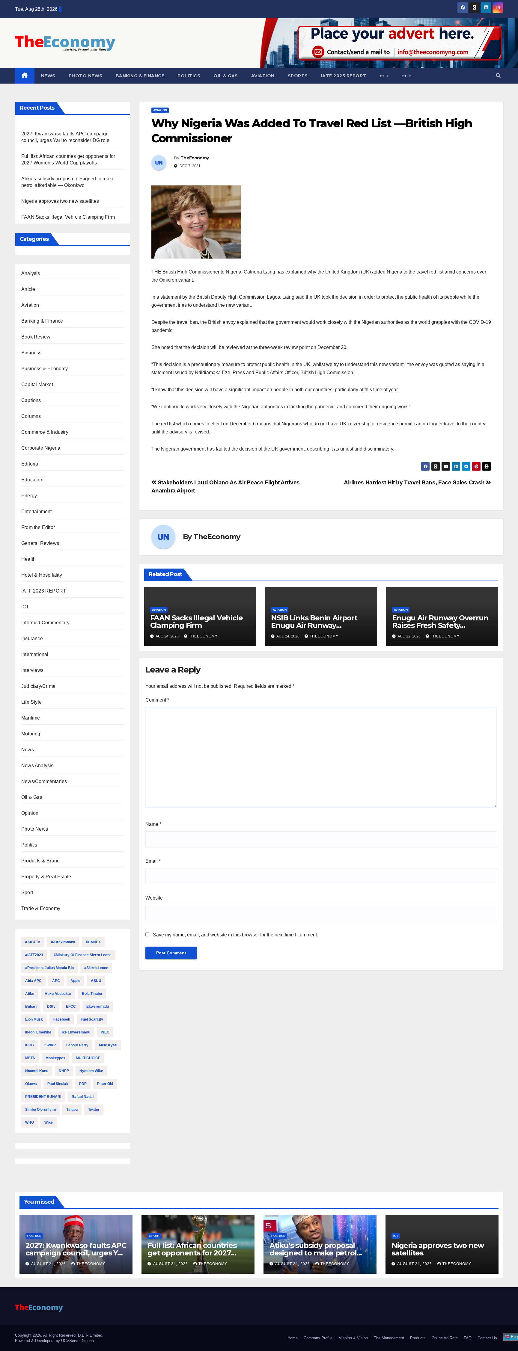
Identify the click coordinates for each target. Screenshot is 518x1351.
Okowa (31, 1084)
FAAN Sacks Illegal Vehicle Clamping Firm (68, 217)
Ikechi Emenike (38, 1032)
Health (28, 559)
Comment (157, 699)
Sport (27, 892)
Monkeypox (55, 1058)
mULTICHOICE (88, 1058)
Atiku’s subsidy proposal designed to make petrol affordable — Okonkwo (312, 1253)
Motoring (30, 733)
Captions (31, 400)
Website (154, 897)
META (30, 1058)
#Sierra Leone (96, 968)
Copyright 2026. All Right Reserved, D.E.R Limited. (59, 1335)
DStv (51, 1006)
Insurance (32, 638)
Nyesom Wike (91, 1071)
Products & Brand (40, 860)
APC (56, 981)
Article (28, 289)
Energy (29, 495)
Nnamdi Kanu (36, 1071)
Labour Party (77, 1045)
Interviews (32, 670)
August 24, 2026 (49, 1264)
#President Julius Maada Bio (49, 968)
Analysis (30, 273)
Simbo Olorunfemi (40, 1109)
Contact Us (487, 1338)
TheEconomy (194, 158)
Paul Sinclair (58, 1084)
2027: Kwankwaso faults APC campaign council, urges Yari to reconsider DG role (75, 1253)
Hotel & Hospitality (41, 575)
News (48, 75)
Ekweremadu (97, 1006)
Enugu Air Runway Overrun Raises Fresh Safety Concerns (440, 625)
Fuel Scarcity (92, 1019)
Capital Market (37, 384)
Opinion (29, 813)
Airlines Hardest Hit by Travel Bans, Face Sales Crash (415, 482)
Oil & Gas (225, 75)
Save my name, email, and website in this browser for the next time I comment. (235, 934)
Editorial (30, 463)
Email (153, 861)
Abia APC (33, 981)
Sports (298, 75)
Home (292, 1338)
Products (418, 1338)
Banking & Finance (140, 75)
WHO (29, 1122)
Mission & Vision (353, 1338)
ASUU (96, 981)
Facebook (61, 1019)
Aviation (263, 75)
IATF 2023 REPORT (343, 75)
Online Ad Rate (445, 1338)
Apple (75, 981)
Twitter (94, 1109)
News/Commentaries (44, 781)
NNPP (64, 1071)
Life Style (31, 702)
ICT (25, 606)
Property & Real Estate (46, 876)
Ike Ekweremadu (76, 1032)
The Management (389, 1338)
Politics (188, 75)
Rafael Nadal (83, 1097)
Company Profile (318, 1338)
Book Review (35, 336)
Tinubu (72, 1109)
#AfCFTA (32, 942)
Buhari (31, 1006)
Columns (31, 416)
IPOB (29, 1045)
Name (153, 824)
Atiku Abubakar (58, 994)
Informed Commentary (45, 622)
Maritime (30, 717)
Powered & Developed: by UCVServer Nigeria (54, 1340)
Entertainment (36, 511)
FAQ (468, 1338)
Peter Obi (105, 1084)
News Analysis (37, 765)
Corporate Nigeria (40, 448)
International (35, 654)
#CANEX (93, 942)
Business (31, 352)
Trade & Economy (40, 908)
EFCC (71, 1006)
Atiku (29, 994)
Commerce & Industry (44, 432)
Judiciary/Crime (38, 686)
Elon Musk (34, 1019)
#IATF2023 (34, 955)
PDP (83, 1084)
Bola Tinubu (92, 994)
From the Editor (38, 527)
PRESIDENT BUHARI (43, 1097)
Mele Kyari (108, 1045)
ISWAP (50, 1045)
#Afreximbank (63, 942)
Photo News (86, 75)
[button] (498, 75)
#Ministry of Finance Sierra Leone (83, 955)
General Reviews (40, 543)
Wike (48, 1122)
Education (32, 479)
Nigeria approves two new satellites (60, 201)
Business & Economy (44, 368)
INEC (105, 1032)
